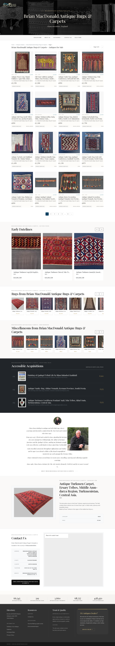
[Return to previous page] (110, 4)
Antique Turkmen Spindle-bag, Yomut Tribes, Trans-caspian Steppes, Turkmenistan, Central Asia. (45, 160)
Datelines (9, 629)
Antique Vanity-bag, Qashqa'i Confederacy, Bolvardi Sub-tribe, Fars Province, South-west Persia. (69, 79)
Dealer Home (37, 37)
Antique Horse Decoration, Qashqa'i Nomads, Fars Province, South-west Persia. (69, 199)
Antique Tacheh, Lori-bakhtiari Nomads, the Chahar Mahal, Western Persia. (22, 159)
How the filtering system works (35, 623)
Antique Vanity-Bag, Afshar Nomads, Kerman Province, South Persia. (57, 388)
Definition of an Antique (13, 626)
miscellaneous (100, 86)
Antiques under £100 (12, 616)
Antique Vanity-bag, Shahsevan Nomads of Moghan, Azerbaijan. (22, 198)
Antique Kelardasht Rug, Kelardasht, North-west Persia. (92, 118)
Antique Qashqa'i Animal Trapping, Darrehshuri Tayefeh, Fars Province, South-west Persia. (45, 200)
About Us (47, 37)
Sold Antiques (10, 618)
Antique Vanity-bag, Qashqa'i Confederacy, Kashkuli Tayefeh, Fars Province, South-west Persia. (68, 160)
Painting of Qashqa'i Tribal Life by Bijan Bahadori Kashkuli (52, 375)
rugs (32, 86)
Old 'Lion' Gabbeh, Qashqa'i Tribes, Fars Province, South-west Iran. (44, 79)
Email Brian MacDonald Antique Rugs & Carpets (25, 582)
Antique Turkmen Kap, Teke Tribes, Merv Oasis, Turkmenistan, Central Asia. (91, 79)
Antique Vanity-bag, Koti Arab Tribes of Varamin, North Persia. (92, 158)
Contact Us (68, 37)
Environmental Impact (33, 626)
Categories (56, 37)
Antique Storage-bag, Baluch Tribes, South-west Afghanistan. (69, 118)
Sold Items (78, 37)
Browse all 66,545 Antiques (14, 613)
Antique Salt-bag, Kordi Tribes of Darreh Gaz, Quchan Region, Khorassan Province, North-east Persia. (22, 119)
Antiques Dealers (20, 44)
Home (13, 44)
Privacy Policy (10, 635)
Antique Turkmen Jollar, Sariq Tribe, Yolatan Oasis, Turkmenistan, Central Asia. (45, 119)
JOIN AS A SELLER (87, 629)
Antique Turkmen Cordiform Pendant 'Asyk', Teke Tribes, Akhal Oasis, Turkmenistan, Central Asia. (57, 401)
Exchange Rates (11, 632)
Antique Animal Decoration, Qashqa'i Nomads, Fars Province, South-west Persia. (92, 199)
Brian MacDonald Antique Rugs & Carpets (36, 44)
